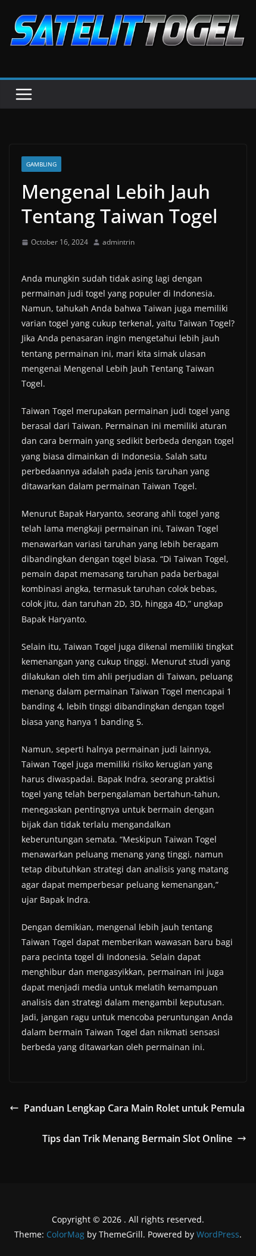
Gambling (41, 164)
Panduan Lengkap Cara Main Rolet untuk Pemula (134, 1108)
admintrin (118, 242)
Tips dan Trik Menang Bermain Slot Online (137, 1138)
